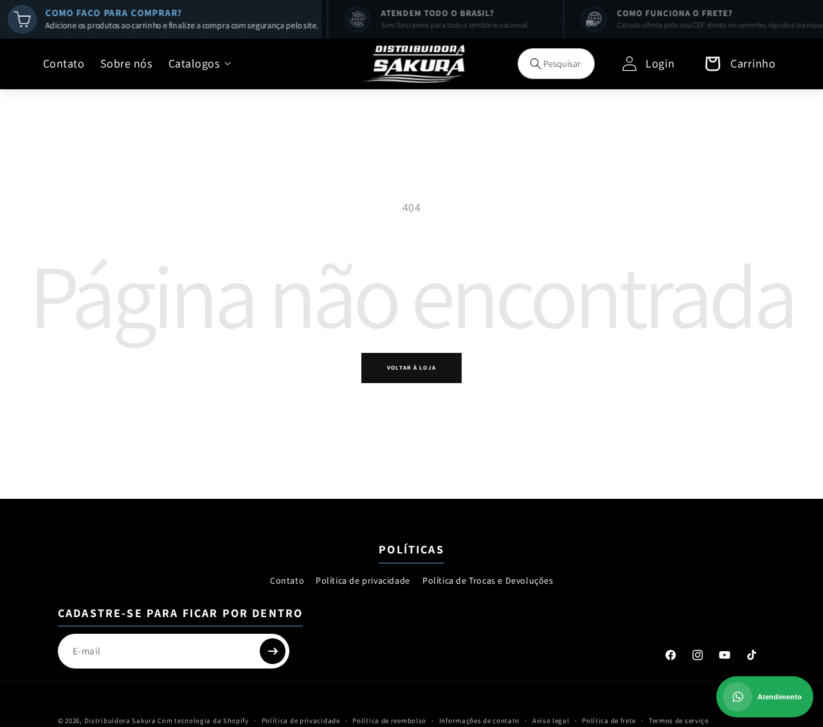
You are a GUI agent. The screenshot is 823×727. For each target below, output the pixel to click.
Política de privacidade (363, 580)
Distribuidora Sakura (120, 720)
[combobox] (556, 63)
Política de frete (609, 719)
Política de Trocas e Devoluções (488, 580)
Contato (287, 580)
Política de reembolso (389, 719)
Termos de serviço (679, 719)
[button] (200, 63)
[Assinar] (272, 651)
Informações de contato (479, 719)
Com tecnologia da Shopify (203, 720)
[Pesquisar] (536, 64)
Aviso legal (551, 719)
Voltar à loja (411, 368)
